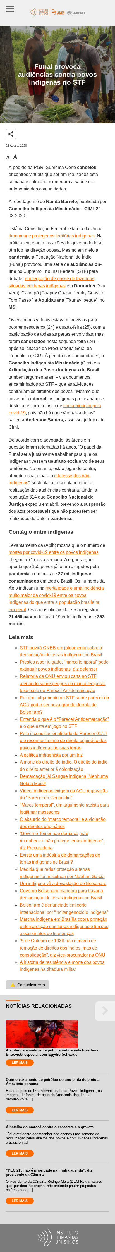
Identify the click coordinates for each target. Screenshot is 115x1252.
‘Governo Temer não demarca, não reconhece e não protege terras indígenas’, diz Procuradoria (62, 840)
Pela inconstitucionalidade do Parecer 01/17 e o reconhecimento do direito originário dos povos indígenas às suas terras (63, 740)
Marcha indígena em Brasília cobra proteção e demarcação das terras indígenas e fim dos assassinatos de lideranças (64, 926)
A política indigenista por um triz (51, 755)
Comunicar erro (27, 984)
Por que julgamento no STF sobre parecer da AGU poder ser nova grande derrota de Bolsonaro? (64, 704)
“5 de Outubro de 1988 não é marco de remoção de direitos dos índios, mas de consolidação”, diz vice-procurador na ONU (62, 947)
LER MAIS (20, 1063)
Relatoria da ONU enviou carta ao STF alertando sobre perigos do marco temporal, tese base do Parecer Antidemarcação (63, 683)
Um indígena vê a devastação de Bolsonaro (63, 883)
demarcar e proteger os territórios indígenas (52, 235)
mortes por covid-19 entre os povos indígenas (54, 552)
